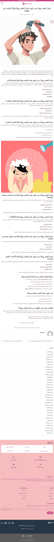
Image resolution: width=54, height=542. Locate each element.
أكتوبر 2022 (50, 425)
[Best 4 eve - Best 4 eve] (27, 3)
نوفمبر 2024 (50, 397)
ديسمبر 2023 (50, 417)
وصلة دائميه (17, 327)
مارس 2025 (50, 387)
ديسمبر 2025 (50, 367)
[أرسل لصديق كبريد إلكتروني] (26, 323)
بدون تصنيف (29, 327)
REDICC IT (23, 528)
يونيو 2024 (50, 410)
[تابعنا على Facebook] (53, 523)
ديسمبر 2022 (50, 422)
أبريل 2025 (50, 384)
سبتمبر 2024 (50, 402)
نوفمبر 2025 (50, 369)
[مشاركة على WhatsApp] (33, 323)
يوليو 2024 (50, 407)
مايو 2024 (51, 412)
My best (21, 14)
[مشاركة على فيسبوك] (31, 323)
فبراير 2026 (50, 362)
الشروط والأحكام (22, 493)
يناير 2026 (51, 364)
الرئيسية (23, 498)
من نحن (23, 490)
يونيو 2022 (50, 433)
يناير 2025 (51, 392)
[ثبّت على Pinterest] (23, 323)
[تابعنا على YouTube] (48, 523)
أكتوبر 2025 (50, 372)
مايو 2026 (51, 354)
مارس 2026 (50, 359)
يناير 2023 (51, 420)
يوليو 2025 (50, 377)
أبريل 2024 (50, 415)
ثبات (50, 207)
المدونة (24, 495)
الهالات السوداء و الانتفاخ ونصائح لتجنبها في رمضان (40, 341)
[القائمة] (52, 3)
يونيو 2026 (50, 351)
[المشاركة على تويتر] (28, 323)
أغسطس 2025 (49, 374)
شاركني (51, 318)
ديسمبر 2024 (50, 395)
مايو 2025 (51, 382)
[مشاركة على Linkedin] (21, 323)
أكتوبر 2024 (50, 400)
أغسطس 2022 (49, 430)
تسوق (27, 538)
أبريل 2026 (50, 356)
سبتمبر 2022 (50, 428)
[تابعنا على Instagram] (51, 523)
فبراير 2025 (50, 389)
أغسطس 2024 (49, 405)
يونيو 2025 (50, 379)
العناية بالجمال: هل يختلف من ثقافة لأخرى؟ (12, 341)
